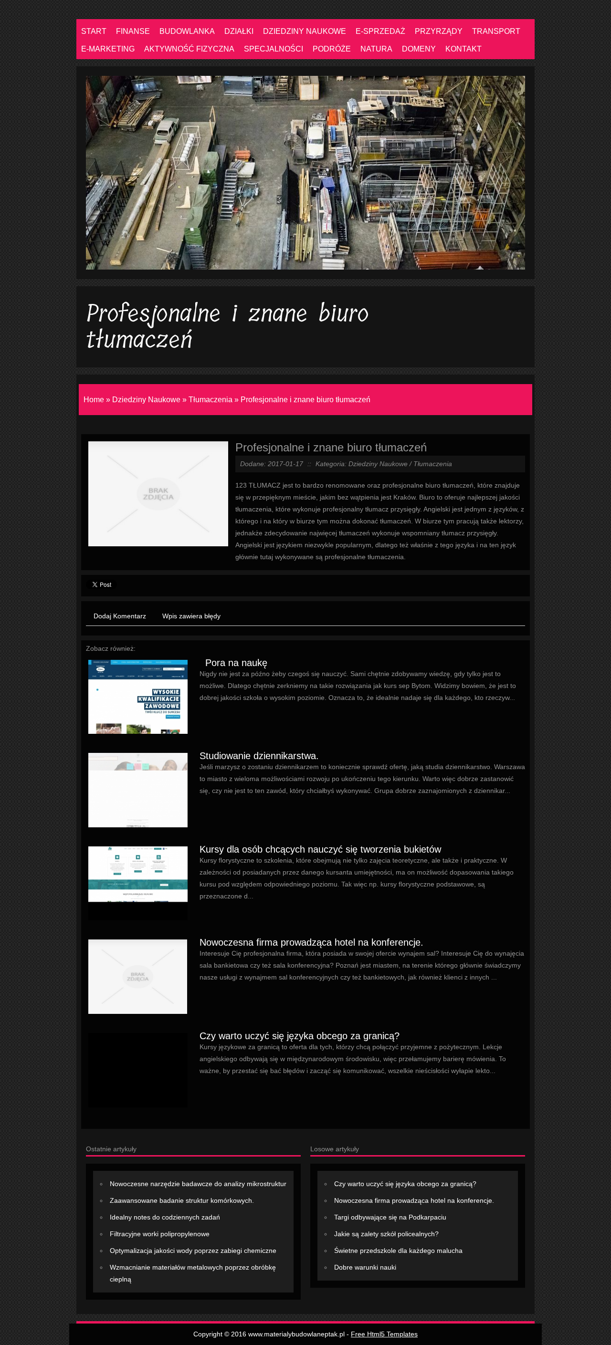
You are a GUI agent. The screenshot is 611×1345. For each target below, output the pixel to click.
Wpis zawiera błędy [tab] (191, 616)
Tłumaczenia (210, 400)
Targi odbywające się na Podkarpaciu (390, 1217)
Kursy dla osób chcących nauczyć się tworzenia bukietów (320, 849)
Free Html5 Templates (384, 1334)
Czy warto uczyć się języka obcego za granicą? (300, 1036)
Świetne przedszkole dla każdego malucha (398, 1250)
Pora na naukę (233, 662)
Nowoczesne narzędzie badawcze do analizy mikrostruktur (198, 1184)
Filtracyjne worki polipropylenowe (160, 1234)
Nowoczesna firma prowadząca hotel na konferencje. (311, 942)
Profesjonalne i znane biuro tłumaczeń (305, 400)
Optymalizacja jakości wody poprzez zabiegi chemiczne (193, 1250)
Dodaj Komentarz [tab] (120, 616)
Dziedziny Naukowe (146, 400)
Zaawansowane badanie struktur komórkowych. (182, 1200)
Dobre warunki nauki (365, 1267)
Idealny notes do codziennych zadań (165, 1217)
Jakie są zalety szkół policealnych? (386, 1234)
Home (94, 400)
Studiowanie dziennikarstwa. (259, 756)
